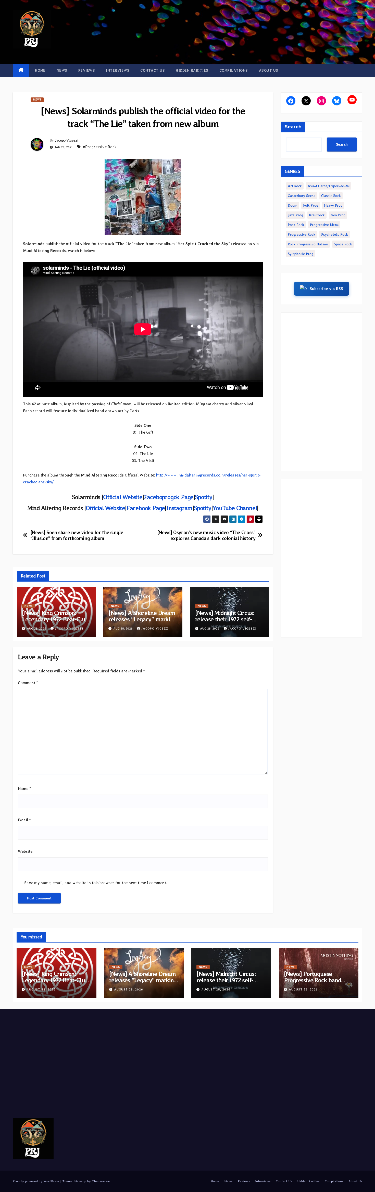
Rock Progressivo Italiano (308, 244)
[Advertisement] (321, 391)
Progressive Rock (301, 234)
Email (24, 820)
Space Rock (343, 244)
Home (40, 70)
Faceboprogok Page (169, 497)
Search (293, 127)
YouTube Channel (234, 508)
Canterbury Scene (301, 196)
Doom (292, 205)
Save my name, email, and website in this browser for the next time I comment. (95, 882)
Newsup (80, 1181)
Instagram (179, 508)
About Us (268, 70)
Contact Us (152, 70)
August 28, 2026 (41, 989)
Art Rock (295, 186)
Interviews (117, 70)
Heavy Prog (333, 205)
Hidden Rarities (192, 70)
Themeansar (101, 1181)
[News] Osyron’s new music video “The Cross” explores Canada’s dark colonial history (206, 535)
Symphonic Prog (300, 254)
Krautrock (317, 215)
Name (24, 788)
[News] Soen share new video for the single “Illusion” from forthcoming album (76, 535)
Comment (28, 682)
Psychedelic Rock (334, 234)
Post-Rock (296, 225)
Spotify (203, 497)
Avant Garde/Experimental (328, 186)
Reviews (86, 70)
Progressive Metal (324, 225)
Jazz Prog (295, 215)
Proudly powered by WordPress (36, 1181)
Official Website (122, 497)
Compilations (233, 70)
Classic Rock (331, 196)
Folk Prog (310, 205)
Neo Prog (338, 215)
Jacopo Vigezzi (66, 140)
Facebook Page (146, 508)
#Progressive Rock (100, 146)
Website (25, 851)
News (62, 70)
